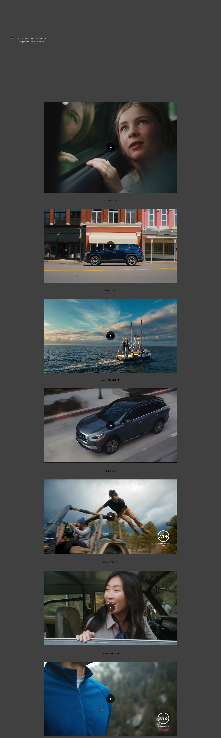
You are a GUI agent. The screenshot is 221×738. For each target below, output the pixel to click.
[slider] (95, 190)
